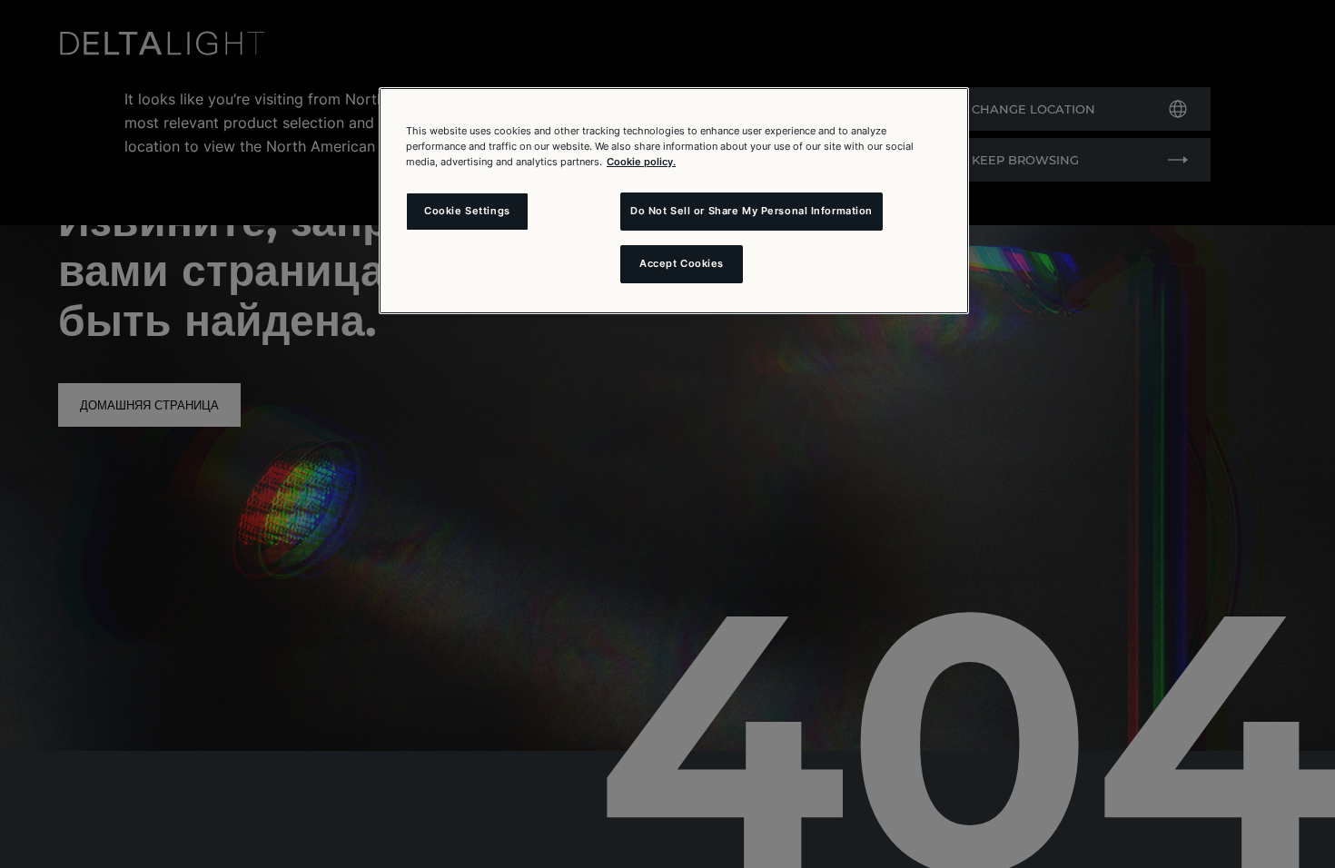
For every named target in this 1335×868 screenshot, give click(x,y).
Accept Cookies (681, 263)
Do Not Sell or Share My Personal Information (751, 210)
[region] (674, 200)
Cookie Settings (467, 210)
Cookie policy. (641, 161)
